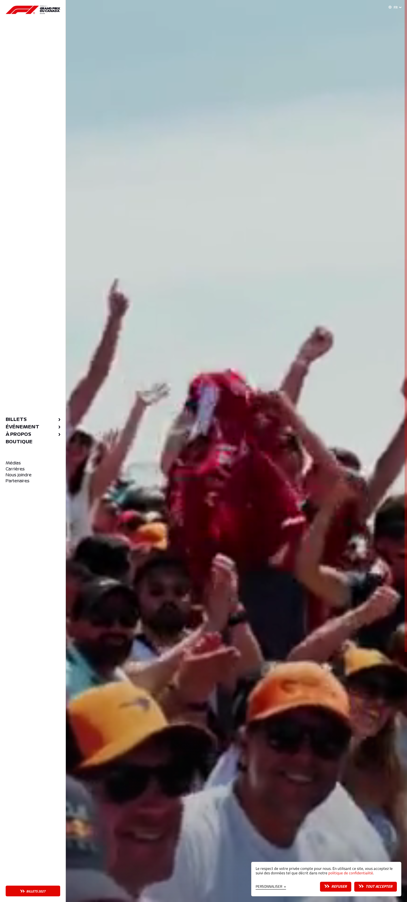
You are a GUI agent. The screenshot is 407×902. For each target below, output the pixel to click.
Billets (16, 419)
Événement (22, 427)
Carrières (15, 469)
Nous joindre (19, 475)
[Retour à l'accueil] (33, 10)
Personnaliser (271, 887)
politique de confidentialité (350, 873)
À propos (18, 434)
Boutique (19, 442)
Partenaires (17, 481)
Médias (13, 463)
